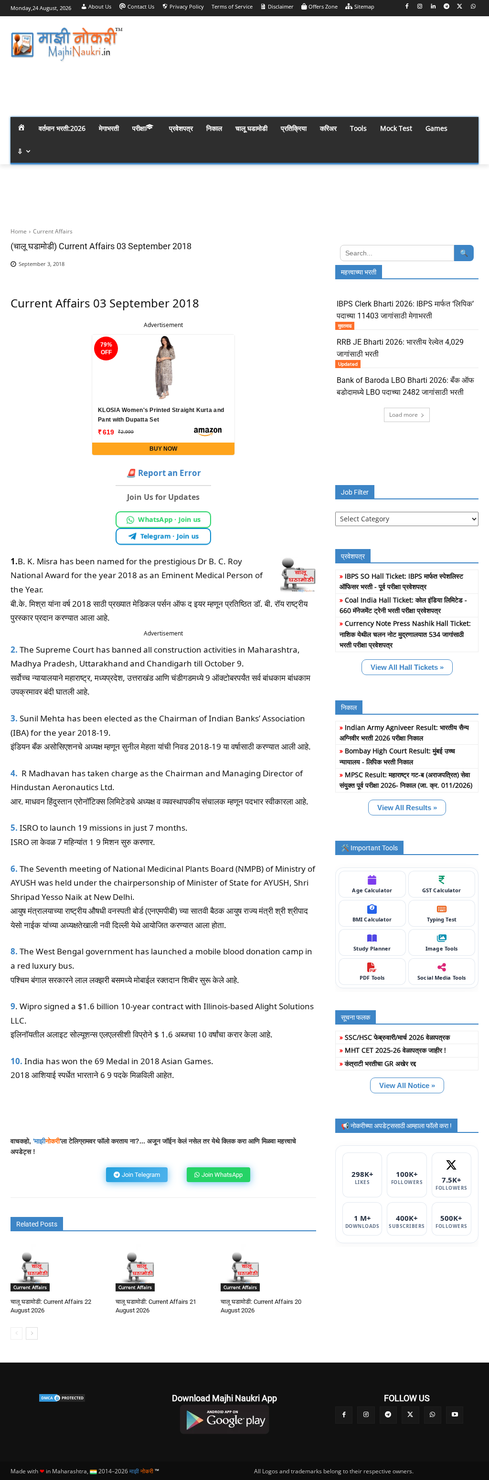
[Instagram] (420, 6)
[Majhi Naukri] (67, 45)
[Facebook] (406, 6)
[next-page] (32, 1333)
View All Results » (407, 807)
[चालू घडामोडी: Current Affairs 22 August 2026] (34, 1267)
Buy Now (163, 448)
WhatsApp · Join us (170, 519)
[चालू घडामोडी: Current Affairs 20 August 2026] (244, 1267)
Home (19, 231)
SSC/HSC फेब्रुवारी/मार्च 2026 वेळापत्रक (397, 1037)
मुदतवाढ (344, 325)
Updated (348, 363)
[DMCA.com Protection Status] (62, 1398)
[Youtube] (454, 1415)
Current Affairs (53, 231)
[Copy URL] (306, 266)
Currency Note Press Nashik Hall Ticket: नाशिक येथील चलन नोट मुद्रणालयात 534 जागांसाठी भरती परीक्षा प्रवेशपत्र (405, 634)
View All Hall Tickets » (407, 667)
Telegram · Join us (169, 536)
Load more (403, 415)
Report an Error (163, 472)
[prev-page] (16, 1333)
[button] (467, 87)
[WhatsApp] (473, 6)
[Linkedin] (433, 6)
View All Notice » (407, 1085)
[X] (459, 6)
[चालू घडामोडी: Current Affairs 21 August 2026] (139, 1267)
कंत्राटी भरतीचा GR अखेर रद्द (380, 1063)
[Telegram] (446, 6)
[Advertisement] (301, 42)
